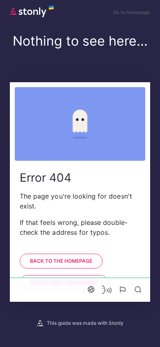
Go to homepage (131, 12)
